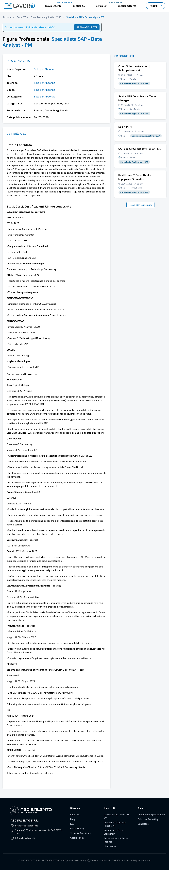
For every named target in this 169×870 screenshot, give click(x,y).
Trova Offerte (53, 5)
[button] (140, 75)
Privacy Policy (77, 828)
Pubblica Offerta (126, 5)
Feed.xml (75, 814)
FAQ (72, 823)
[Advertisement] (140, 26)
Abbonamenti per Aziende (151, 814)
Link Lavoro (110, 846)
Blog (72, 819)
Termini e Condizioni (80, 833)
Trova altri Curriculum (140, 204)
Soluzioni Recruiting (148, 819)
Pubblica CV (78, 5)
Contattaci (143, 823)
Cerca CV (101, 5)
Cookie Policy (77, 837)
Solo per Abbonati (44, 69)
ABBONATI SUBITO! (87, 27)
